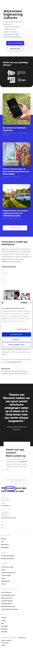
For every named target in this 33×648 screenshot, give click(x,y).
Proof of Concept (6, 592)
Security (3, 584)
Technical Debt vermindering (9, 609)
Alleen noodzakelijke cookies (17, 344)
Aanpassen (16, 339)
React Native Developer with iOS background (14, 371)
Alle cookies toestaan (16, 334)
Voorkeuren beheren (22, 329)
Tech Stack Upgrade (7, 601)
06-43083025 (22, 461)
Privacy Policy (5, 643)
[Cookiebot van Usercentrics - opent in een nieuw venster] (20, 303)
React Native (5, 273)
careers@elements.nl (14, 362)
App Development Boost (8, 606)
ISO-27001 (4, 632)
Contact (3, 617)
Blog (2, 623)
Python (3, 278)
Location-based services (8, 572)
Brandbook (4, 629)
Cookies (3, 645)
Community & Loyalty (7, 567)
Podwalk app (5, 547)
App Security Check (6, 598)
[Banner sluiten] (30, 302)
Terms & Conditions (6, 640)
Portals (3, 578)
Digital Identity (5, 581)
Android (4, 283)
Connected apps (6, 575)
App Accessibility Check (8, 595)
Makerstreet (22, 637)
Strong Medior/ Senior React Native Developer (14, 373)
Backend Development (7, 558)
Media (3, 570)
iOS (2, 280)
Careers (3, 620)
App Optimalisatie (6, 603)
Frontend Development (7, 556)
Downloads (4, 626)
